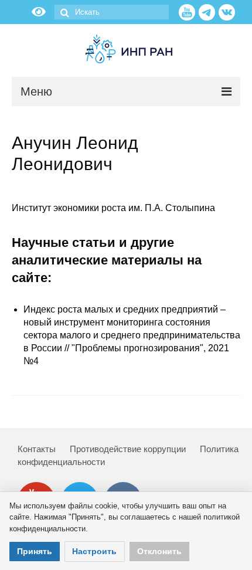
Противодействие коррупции (128, 449)
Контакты (37, 449)
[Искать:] (112, 12)
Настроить (94, 551)
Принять (34, 551)
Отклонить (159, 551)
